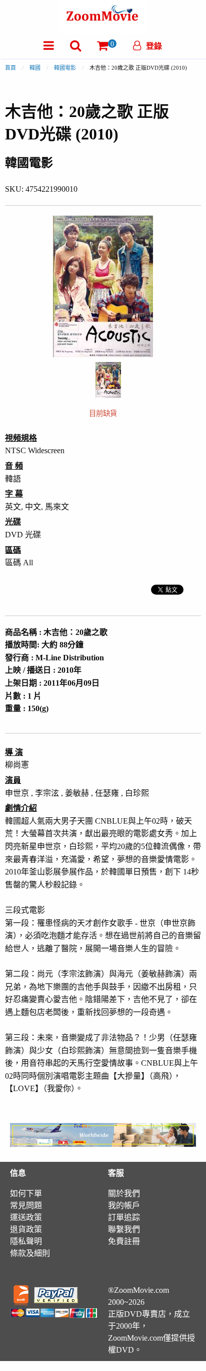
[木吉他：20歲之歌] (108, 378)
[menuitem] (49, 45)
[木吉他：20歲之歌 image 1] (108, 380)
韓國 (35, 68)
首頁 (10, 68)
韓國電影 (65, 68)
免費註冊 (124, 1241)
